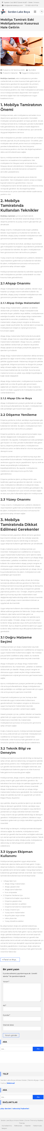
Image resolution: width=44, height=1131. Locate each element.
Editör (33, 70)
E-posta (6, 1015)
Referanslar (18, 1126)
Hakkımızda (37, 1126)
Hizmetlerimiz (7, 1126)
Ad (4, 1005)
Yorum (6, 982)
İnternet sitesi (8, 1025)
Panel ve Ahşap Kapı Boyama (12, 960)
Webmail (11, 1083)
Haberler (14, 73)
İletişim (4, 1128)
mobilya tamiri (33, 73)
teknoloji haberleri (20, 1109)
